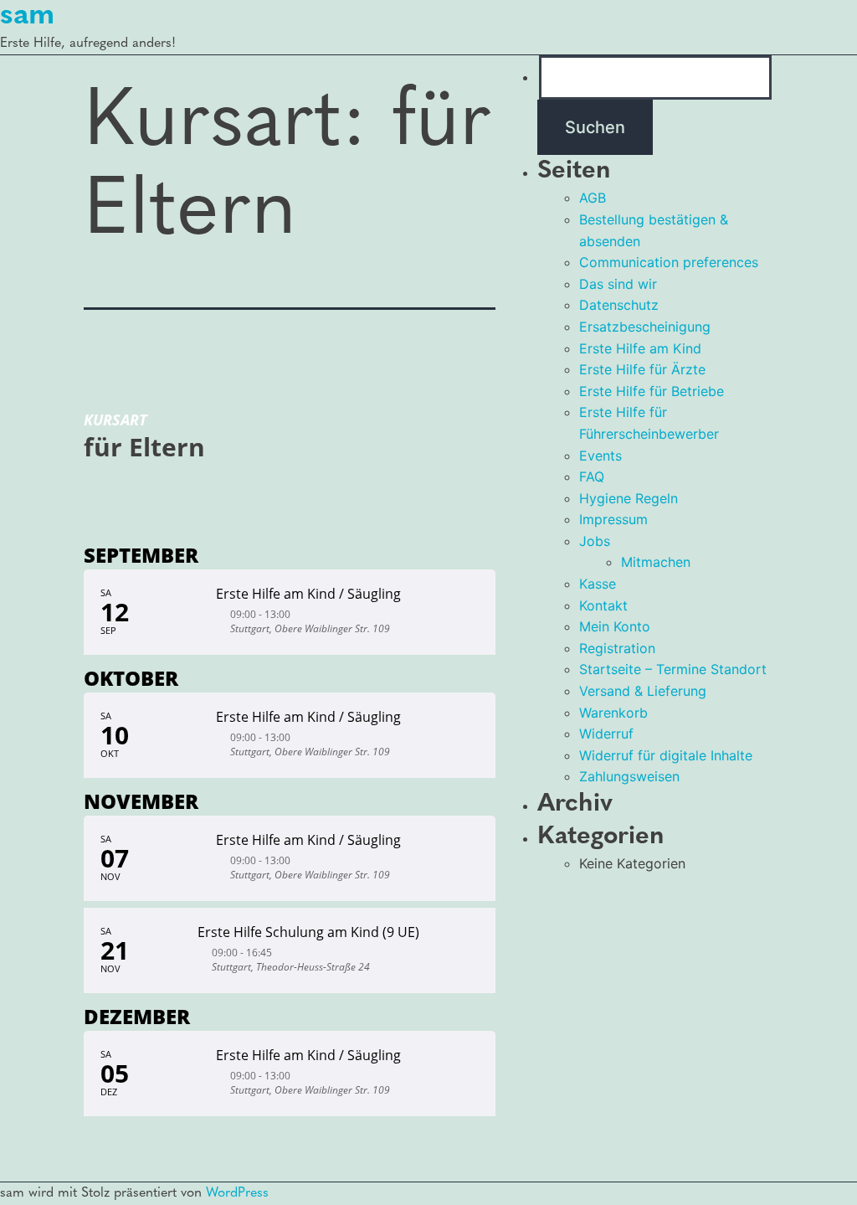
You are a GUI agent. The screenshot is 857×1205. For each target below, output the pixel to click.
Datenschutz (619, 304)
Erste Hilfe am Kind (640, 348)
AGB (592, 197)
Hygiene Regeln (628, 498)
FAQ (591, 476)
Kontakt (603, 605)
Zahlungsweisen (629, 776)
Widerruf (606, 733)
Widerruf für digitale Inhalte (665, 755)
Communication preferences (668, 262)
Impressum (613, 519)
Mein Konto (614, 626)
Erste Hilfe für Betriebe (651, 391)
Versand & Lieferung (642, 690)
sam (27, 16)
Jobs (594, 541)
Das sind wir (618, 284)
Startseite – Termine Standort (673, 669)
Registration (617, 648)
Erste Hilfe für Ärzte (642, 369)
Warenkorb (613, 712)
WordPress (237, 1193)
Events (600, 455)
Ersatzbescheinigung (645, 326)
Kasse (597, 583)
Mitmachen (655, 562)
